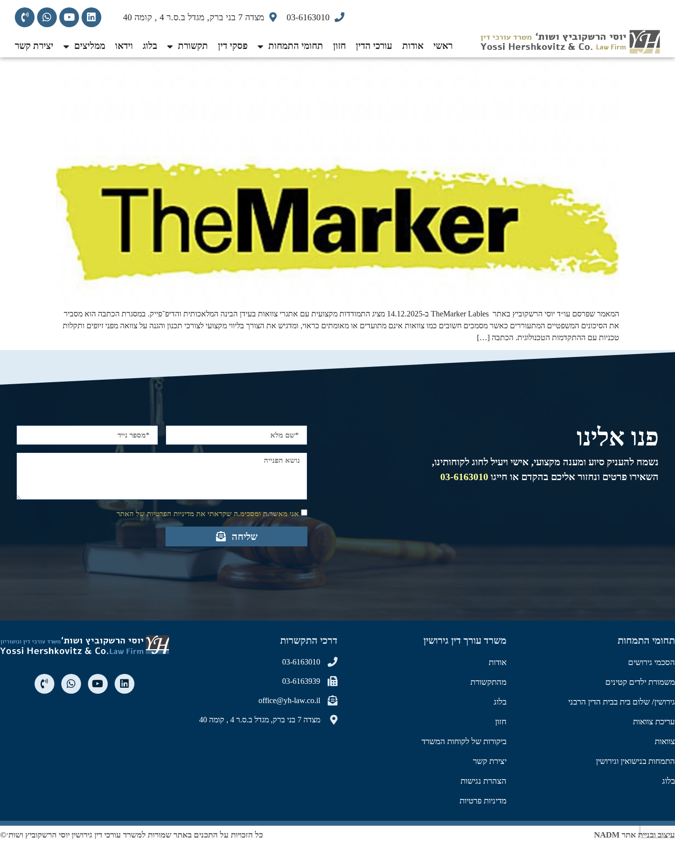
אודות (412, 46)
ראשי (443, 46)
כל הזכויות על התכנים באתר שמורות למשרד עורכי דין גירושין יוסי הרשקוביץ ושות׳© (131, 835)
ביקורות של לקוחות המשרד (464, 741)
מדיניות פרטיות (483, 800)
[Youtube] (69, 17)
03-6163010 (464, 476)
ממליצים (89, 46)
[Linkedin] (91, 17)
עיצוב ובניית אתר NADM (634, 835)
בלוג (150, 46)
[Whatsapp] (47, 17)
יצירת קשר (34, 46)
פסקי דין (233, 46)
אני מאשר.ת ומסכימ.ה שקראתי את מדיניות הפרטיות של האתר (208, 514)
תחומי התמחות (295, 46)
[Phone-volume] (25, 17)
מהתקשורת (488, 682)
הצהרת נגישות (483, 781)
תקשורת (193, 46)
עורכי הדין (374, 46)
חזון (339, 46)
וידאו (124, 46)
